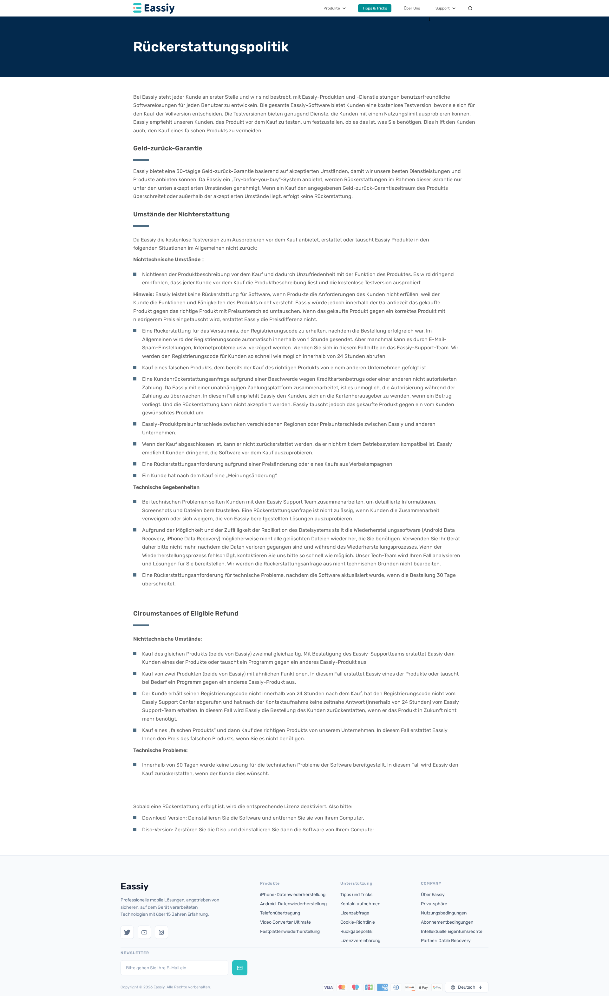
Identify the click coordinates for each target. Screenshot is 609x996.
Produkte (332, 8)
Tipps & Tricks (375, 8)
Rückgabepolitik (356, 931)
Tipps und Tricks (356, 894)
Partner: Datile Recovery (446, 940)
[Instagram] (161, 932)
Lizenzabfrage (354, 913)
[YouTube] (144, 932)
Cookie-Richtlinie (357, 922)
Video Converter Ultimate (285, 922)
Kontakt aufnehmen (360, 904)
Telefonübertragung (280, 913)
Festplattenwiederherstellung (290, 931)
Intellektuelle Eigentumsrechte (451, 931)
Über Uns (412, 8)
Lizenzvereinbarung (360, 940)
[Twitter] (127, 932)
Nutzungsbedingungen (444, 913)
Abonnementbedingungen (447, 922)
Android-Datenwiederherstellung (293, 904)
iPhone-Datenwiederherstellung (292, 894)
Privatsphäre (434, 904)
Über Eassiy (433, 894)
